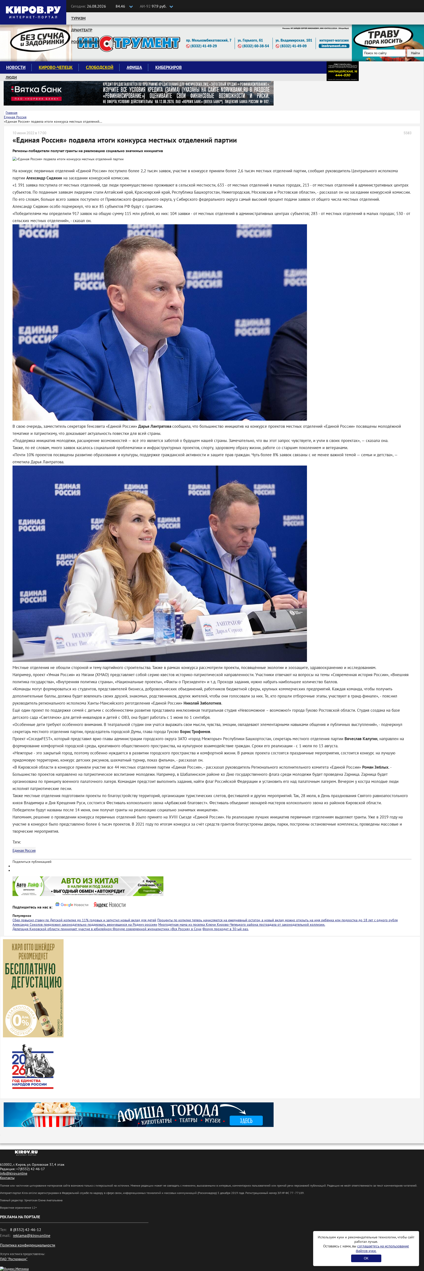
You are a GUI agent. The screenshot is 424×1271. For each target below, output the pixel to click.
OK (366, 1258)
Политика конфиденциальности (27, 1245)
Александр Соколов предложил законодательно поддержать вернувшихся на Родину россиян (85, 924)
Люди (11, 77)
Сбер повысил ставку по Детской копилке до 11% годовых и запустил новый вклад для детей (84, 920)
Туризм (78, 18)
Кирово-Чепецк (56, 67)
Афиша (134, 67)
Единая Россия (24, 850)
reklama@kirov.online (31, 1235)
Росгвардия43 (85, 41)
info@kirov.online (13, 1173)
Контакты (7, 1178)
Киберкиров (168, 67)
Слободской (99, 67)
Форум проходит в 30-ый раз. (225, 929)
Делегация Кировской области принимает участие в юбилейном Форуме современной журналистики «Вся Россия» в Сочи (107, 929)
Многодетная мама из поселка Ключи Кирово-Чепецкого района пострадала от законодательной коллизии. (241, 924)
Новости (16, 67)
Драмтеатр (81, 29)
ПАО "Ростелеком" (13, 1259)
